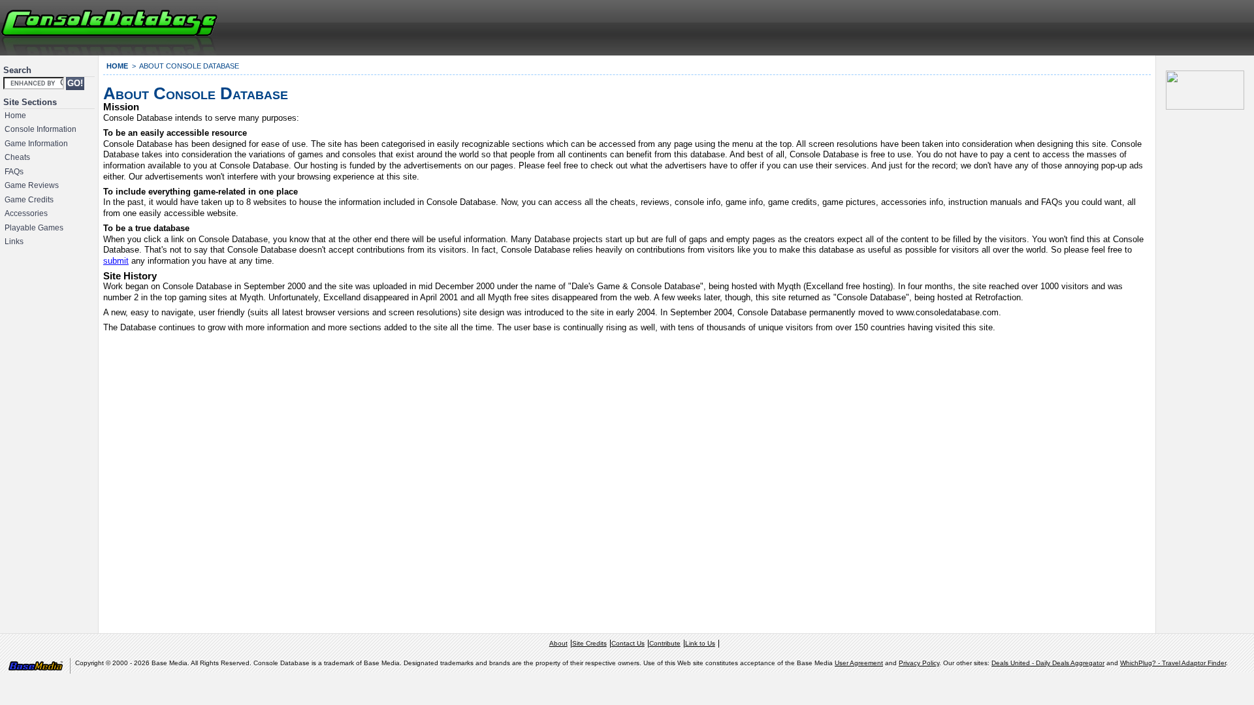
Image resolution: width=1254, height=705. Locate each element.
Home (15, 115)
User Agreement (859, 662)
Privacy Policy (919, 662)
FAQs (14, 172)
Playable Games (34, 228)
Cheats (17, 157)
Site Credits (589, 643)
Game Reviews (32, 185)
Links (14, 241)
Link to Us (700, 643)
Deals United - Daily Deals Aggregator (1047, 662)
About (558, 643)
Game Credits (29, 200)
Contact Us (628, 643)
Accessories (26, 213)
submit (116, 261)
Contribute (665, 643)
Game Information (36, 144)
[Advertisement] (1094, 26)
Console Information (40, 129)
